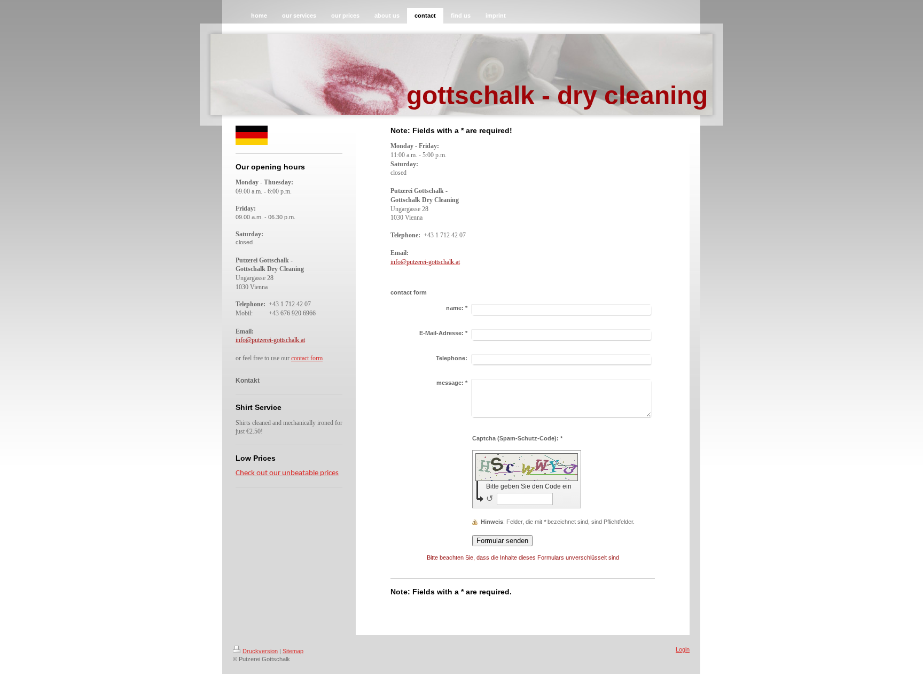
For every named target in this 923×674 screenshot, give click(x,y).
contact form (307, 358)
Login (683, 649)
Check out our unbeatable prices (287, 473)
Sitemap (293, 651)
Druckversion (260, 651)
